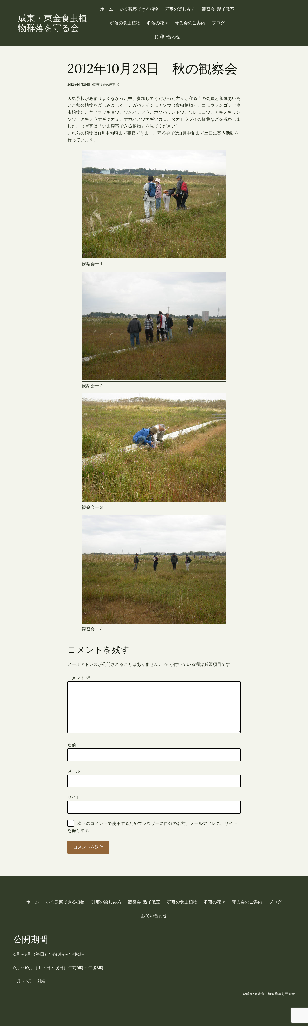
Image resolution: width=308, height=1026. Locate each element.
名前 (71, 745)
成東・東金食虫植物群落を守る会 (52, 23)
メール (73, 771)
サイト (73, 797)
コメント (78, 677)
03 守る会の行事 (103, 85)
